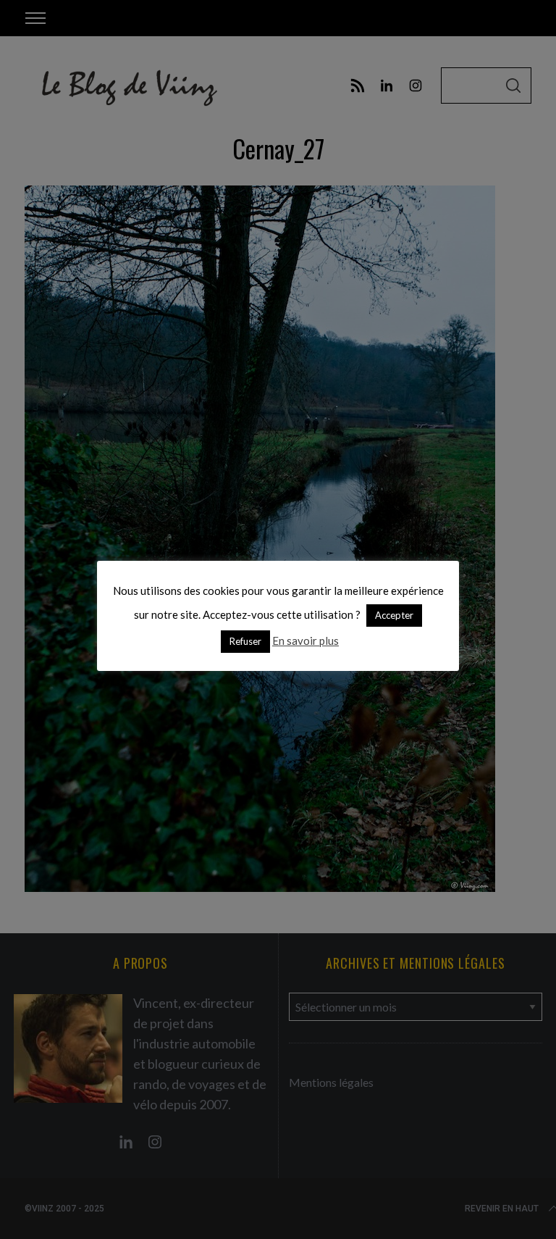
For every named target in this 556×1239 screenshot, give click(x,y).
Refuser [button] (245, 641)
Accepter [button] (394, 615)
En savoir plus (305, 640)
